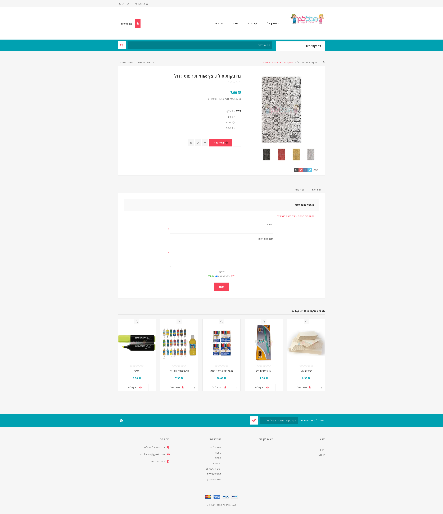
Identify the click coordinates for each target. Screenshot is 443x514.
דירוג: (222, 272)
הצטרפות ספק (214, 479)
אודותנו (322, 454)
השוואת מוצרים (214, 474)
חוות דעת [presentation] (317, 189)
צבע (238, 111)
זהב (229, 116)
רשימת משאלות (214, 468)
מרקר (136, 371)
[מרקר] (137, 343)
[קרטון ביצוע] (306, 343)
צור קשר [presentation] (299, 189)
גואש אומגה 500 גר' (179, 371)
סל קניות (217, 463)
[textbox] (200, 45)
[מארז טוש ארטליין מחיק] (222, 343)
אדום (228, 122)
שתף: (315, 170)
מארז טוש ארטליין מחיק (221, 371)
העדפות (121, 3)
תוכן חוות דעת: (265, 238)
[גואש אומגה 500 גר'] (179, 343)
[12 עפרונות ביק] (264, 343)
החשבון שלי (139, 3)
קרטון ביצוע (306, 371)
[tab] (316, 189)
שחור (228, 128)
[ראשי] (323, 62)
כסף (228, 111)
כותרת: (269, 224)
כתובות (218, 452)
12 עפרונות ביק (263, 371)
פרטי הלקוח (216, 447)
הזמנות (218, 458)
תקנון (322, 449)
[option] (311, 154)
